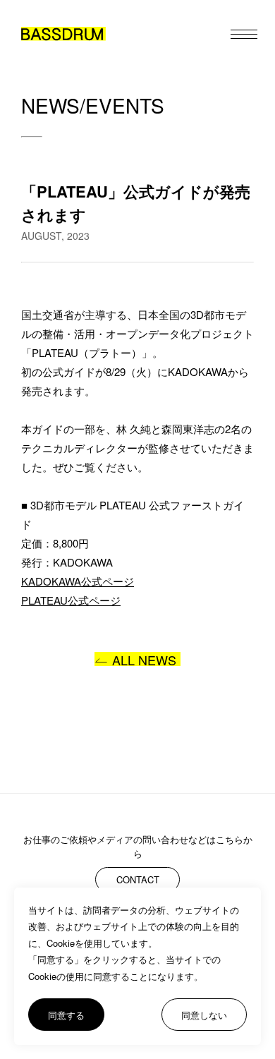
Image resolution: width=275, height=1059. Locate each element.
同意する (66, 1015)
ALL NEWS (144, 659)
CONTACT (137, 879)
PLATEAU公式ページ (71, 600)
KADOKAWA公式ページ (77, 581)
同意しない (204, 1015)
